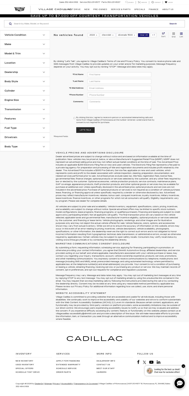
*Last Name (78, 81)
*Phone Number (76, 95)
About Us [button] (168, 9)
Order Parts (63, 372)
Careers (102, 372)
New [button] (87, 9)
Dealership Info (106, 361)
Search (173, 24)
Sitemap (48, 384)
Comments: (78, 102)
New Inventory (24, 361)
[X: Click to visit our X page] (146, 362)
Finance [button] (153, 9)
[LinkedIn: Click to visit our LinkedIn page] (160, 362)
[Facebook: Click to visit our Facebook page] (139, 362)
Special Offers (25, 368)
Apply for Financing (68, 361)
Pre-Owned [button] (100, 9)
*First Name (78, 74)
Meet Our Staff (106, 368)
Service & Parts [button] (121, 9)
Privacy (56, 384)
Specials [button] (139, 9)
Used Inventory (25, 365)
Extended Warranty (68, 365)
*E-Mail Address (76, 88)
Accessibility (67, 384)
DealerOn (39, 384)
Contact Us (103, 365)
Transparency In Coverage (86, 384)
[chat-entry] (179, 383)
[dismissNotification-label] (183, 366)
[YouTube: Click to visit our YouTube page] (152, 362)
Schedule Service (66, 368)
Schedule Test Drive (28, 372)
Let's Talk (85, 130)
